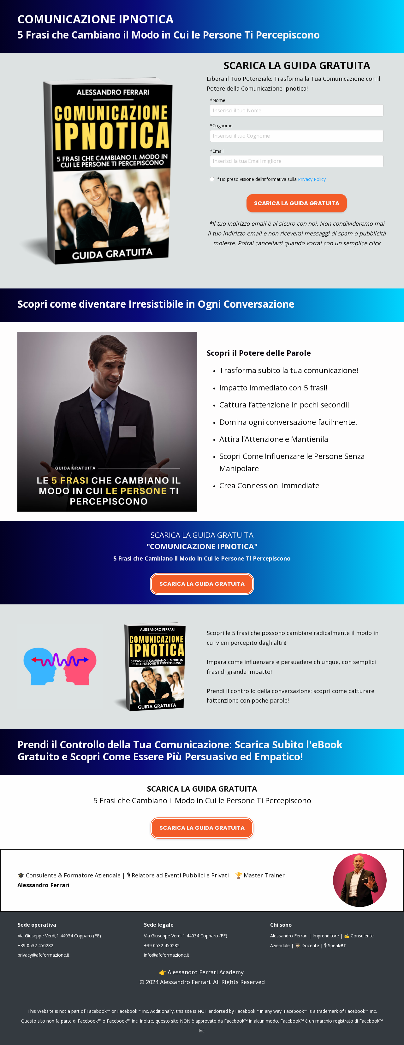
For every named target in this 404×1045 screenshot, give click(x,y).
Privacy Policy (311, 179)
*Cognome (221, 125)
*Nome (217, 100)
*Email (216, 151)
